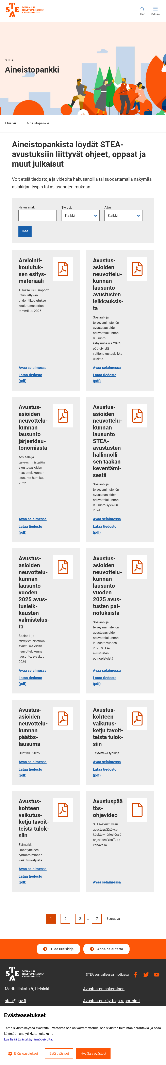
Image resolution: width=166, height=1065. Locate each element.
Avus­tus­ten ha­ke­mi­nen (104, 988)
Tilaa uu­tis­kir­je (61, 950)
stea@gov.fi (15, 1000)
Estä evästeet (59, 1053)
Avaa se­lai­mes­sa (34, 367)
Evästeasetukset (26, 1053)
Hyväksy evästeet (93, 1053)
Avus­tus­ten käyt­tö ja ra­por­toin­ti (111, 1000)
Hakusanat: (26, 207)
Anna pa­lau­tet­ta (110, 949)
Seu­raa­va (113, 918)
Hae (25, 231)
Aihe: (108, 207)
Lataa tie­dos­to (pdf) (34, 378)
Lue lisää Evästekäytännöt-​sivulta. (28, 1039)
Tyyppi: (67, 207)
